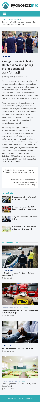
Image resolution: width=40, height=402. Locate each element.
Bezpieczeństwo (7, 308)
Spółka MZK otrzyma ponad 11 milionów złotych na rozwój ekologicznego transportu (20, 171)
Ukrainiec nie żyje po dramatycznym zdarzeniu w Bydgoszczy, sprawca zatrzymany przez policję (23, 182)
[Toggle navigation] (4, 14)
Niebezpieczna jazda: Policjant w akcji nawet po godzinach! (25, 198)
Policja (4, 270)
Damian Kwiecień (21, 77)
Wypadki (10, 270)
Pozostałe (6, 56)
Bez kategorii (6, 345)
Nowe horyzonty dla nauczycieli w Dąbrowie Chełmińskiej (24, 228)
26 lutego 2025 (8, 77)
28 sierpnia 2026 (8, 278)
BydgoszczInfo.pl (26, 399)
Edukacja (5, 381)
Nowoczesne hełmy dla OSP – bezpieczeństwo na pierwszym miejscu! (24, 209)
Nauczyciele (13, 381)
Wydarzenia (24, 308)
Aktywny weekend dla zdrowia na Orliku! (17, 348)
